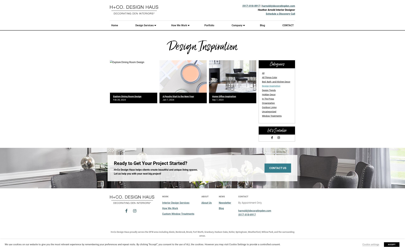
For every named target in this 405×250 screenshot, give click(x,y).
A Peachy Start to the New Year (178, 96)
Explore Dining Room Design (127, 96)
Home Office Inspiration (224, 96)
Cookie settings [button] (370, 244)
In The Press (268, 99)
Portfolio (209, 25)
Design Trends (269, 90)
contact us (277, 168)
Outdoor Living (269, 107)
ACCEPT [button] (392, 244)
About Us (206, 202)
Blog (262, 25)
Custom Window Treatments (178, 213)
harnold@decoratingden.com (278, 5)
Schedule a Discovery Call (280, 13)
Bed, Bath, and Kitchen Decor (276, 81)
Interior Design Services (175, 202)
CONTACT (288, 25)
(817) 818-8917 (251, 5)
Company (237, 25)
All (263, 73)
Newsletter (225, 202)
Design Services (144, 25)
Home (114, 25)
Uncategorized (269, 111)
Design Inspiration (271, 86)
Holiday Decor (269, 94)
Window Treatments (272, 116)
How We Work (179, 25)
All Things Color (269, 77)
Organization (268, 103)
